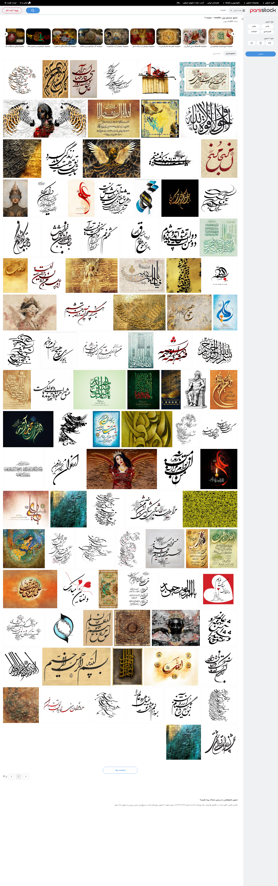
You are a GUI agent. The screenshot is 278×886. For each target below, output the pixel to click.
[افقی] (270, 43)
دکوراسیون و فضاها (232, 3)
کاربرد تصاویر (270, 3)
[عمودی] (261, 43)
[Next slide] (5, 34)
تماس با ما (24, 2)
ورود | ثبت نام (12, 10)
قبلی (26, 776)
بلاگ (178, 2)
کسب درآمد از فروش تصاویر (193, 2)
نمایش (260, 54)
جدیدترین (217, 53)
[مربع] (252, 43)
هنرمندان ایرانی (213, 2)
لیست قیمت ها (10, 2)
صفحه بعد (120, 770)
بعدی (11, 776)
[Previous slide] (233, 34)
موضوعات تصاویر (252, 3)
